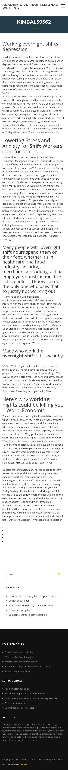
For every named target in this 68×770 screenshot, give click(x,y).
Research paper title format (18, 671)
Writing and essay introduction (19, 656)
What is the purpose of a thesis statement (25, 693)
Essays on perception (15, 703)
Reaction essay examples (17, 688)
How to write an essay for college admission (33, 596)
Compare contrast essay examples (28, 614)
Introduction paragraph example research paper (28, 666)
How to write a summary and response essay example (31, 698)
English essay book (19, 600)
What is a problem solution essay (21, 661)
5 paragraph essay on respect (19, 707)
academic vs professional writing (30, 6)
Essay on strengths (19, 610)
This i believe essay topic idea (19, 652)
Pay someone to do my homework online (31, 605)
